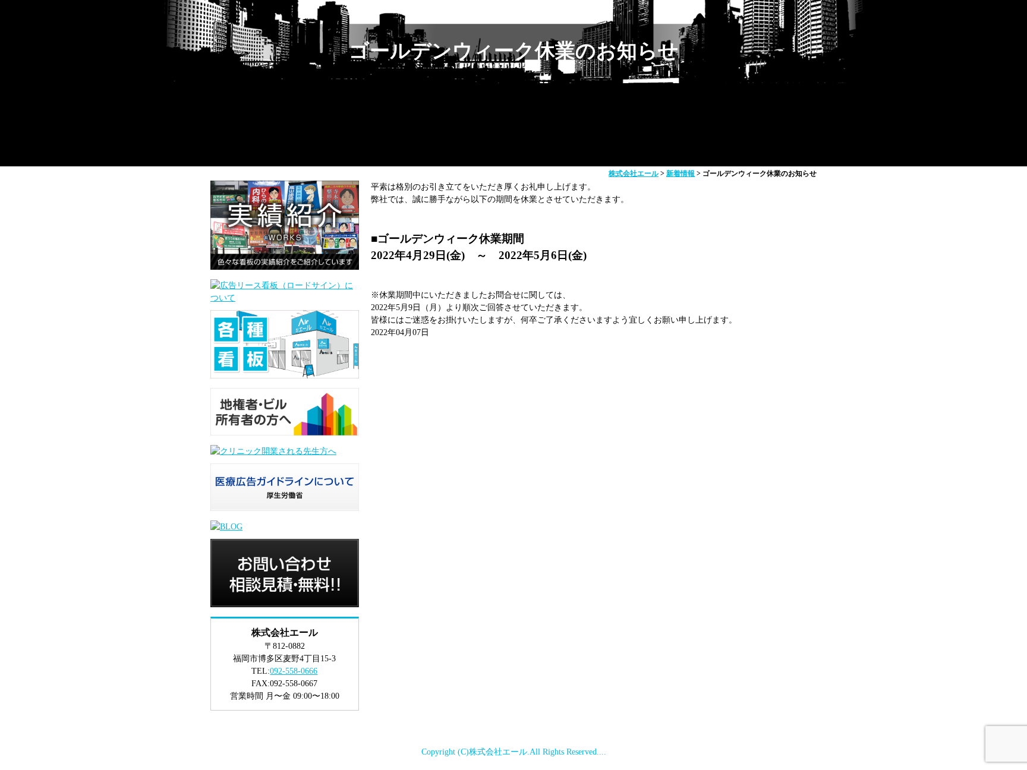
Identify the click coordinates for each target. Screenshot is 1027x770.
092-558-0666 (293, 671)
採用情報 (665, 124)
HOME (260, 124)
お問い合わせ (766, 124)
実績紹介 (564, 124)
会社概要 (463, 124)
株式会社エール (498, 751)
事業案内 (361, 124)
